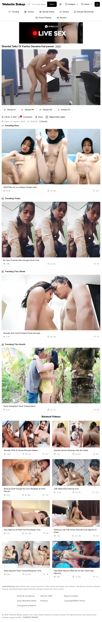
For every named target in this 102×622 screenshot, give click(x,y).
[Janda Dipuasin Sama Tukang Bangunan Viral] (26, 554)
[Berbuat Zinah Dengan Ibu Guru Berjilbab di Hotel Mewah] (26, 472)
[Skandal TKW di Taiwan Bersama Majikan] (26, 434)
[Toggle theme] (60, 4)
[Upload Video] (97, 4)
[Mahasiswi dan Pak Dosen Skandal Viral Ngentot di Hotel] (76, 513)
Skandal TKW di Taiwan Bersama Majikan (21, 450)
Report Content (71, 596)
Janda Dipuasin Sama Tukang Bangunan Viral (22, 570)
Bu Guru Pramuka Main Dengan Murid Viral (21, 260)
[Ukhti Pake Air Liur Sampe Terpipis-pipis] (51, 156)
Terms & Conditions (26, 596)
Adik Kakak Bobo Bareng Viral (66, 489)
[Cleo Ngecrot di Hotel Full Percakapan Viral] (26, 513)
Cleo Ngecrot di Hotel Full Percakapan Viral (22, 529)
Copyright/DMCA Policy (74, 601)
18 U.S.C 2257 (46, 596)
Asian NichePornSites (26, 601)
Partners (44, 601)
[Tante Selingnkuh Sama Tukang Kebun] (51, 375)
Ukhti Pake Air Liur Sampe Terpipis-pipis (20, 187)
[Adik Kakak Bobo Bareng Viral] (76, 472)
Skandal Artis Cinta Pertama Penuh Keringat (21, 333)
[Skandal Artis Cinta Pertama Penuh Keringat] (51, 302)
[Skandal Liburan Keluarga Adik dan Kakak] (76, 434)
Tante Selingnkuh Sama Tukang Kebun (19, 406)
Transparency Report (26, 605)
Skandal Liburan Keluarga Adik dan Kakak (71, 450)
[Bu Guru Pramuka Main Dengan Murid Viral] (51, 229)
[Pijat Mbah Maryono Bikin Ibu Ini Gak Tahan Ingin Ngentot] (76, 554)
